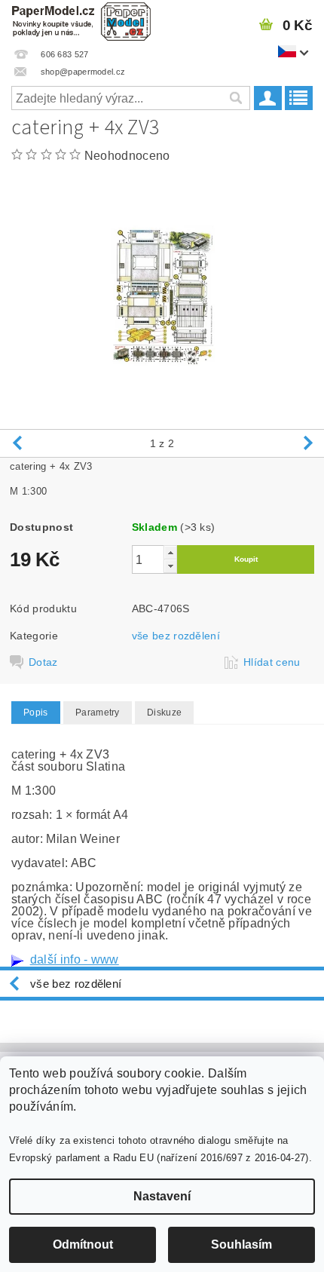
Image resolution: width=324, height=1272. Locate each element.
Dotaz (43, 662)
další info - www (74, 959)
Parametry (97, 712)
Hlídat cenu (272, 662)
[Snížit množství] (170, 566)
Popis (35, 712)
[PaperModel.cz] (81, 19)
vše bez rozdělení (176, 636)
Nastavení (162, 1196)
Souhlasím (241, 1244)
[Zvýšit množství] (170, 552)
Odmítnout (83, 1244)
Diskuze (164, 712)
